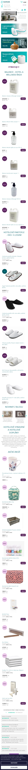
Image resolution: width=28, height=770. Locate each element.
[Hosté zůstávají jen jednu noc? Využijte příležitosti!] (8, 414)
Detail (23, 98)
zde (20, 759)
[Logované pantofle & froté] (14, 30)
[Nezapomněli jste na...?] (14, 58)
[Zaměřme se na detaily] (20, 414)
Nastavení (14, 763)
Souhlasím (14, 767)
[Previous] (2, 412)
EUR (25, 4)
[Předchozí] (2, 16)
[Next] (26, 412)
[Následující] (25, 16)
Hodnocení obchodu (14, 710)
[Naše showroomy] (14, 44)
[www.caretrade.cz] (7, 2)
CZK (23, 4)
